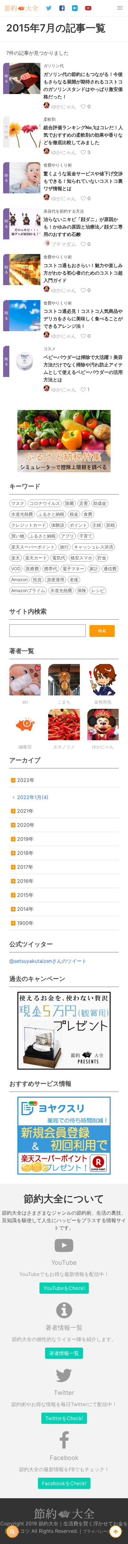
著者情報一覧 (64, 1353)
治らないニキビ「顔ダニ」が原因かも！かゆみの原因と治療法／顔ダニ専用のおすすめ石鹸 (83, 226)
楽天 (15, 557)
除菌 (69, 503)
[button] (120, 8)
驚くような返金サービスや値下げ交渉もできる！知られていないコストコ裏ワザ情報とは (83, 181)
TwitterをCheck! (64, 1418)
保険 (81, 590)
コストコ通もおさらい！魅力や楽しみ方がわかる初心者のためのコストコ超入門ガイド (83, 272)
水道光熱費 (22, 514)
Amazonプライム (28, 590)
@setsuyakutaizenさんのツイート (48, 961)
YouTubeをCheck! (64, 1288)
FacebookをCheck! (64, 1483)
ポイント (78, 525)
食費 (88, 514)
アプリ (67, 536)
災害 (83, 503)
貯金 (102, 557)
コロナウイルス (45, 503)
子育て (85, 536)
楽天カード (36, 557)
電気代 (58, 557)
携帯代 (50, 568)
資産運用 (55, 579)
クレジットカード (28, 525)
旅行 (64, 546)
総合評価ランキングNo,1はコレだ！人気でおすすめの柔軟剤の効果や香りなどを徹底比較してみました (83, 135)
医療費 (32, 568)
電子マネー (73, 568)
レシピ (97, 590)
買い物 (17, 536)
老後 (74, 579)
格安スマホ (81, 557)
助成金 (99, 503)
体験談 (57, 525)
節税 (110, 525)
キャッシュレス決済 (93, 546)
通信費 (110, 568)
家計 (93, 568)
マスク (17, 503)
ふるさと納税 (51, 514)
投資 (37, 579)
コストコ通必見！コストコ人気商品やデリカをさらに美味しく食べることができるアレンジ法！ (83, 318)
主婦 (96, 525)
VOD (16, 568)
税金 (74, 514)
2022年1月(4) (32, 797)
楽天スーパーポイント (33, 546)
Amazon (19, 579)
